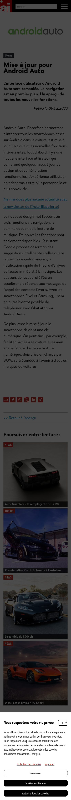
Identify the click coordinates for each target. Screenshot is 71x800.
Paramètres (36, 773)
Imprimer (49, 764)
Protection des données (29, 764)
